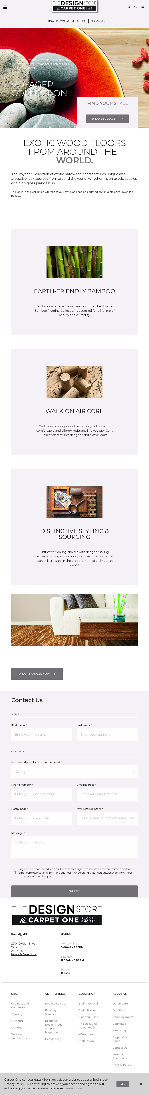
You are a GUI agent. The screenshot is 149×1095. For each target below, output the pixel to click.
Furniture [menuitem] (17, 1020)
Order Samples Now (34, 673)
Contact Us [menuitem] (120, 1047)
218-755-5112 (97, 21)
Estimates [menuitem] (119, 1023)
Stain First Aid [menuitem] (88, 1010)
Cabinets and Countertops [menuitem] (20, 1005)
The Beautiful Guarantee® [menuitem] (88, 1025)
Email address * (86, 784)
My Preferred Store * (90, 809)
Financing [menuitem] (119, 1030)
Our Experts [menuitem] (121, 1003)
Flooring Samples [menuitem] (50, 1012)
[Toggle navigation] (5, 7)
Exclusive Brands (57, 59)
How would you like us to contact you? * (36, 762)
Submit (74, 891)
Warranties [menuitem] (86, 1034)
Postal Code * (19, 809)
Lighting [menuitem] (16, 1027)
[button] (129, 7)
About (36, 59)
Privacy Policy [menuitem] (122, 1065)
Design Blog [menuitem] (53, 1039)
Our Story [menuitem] (119, 1010)
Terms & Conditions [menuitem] (120, 1056)
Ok (123, 1084)
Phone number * (22, 784)
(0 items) (142, 7)
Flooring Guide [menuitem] (88, 1017)
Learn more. (73, 1088)
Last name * (84, 725)
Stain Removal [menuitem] (88, 1003)
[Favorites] (135, 7)
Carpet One (19, 59)
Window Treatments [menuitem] (19, 1036)
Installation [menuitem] (86, 1041)
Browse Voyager (104, 118)
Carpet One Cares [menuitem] (120, 1039)
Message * (17, 833)
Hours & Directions (24, 954)
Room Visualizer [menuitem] (55, 1003)
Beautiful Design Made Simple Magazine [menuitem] (54, 1026)
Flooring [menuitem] (16, 1014)
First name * (19, 725)
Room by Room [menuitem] (123, 1017)
